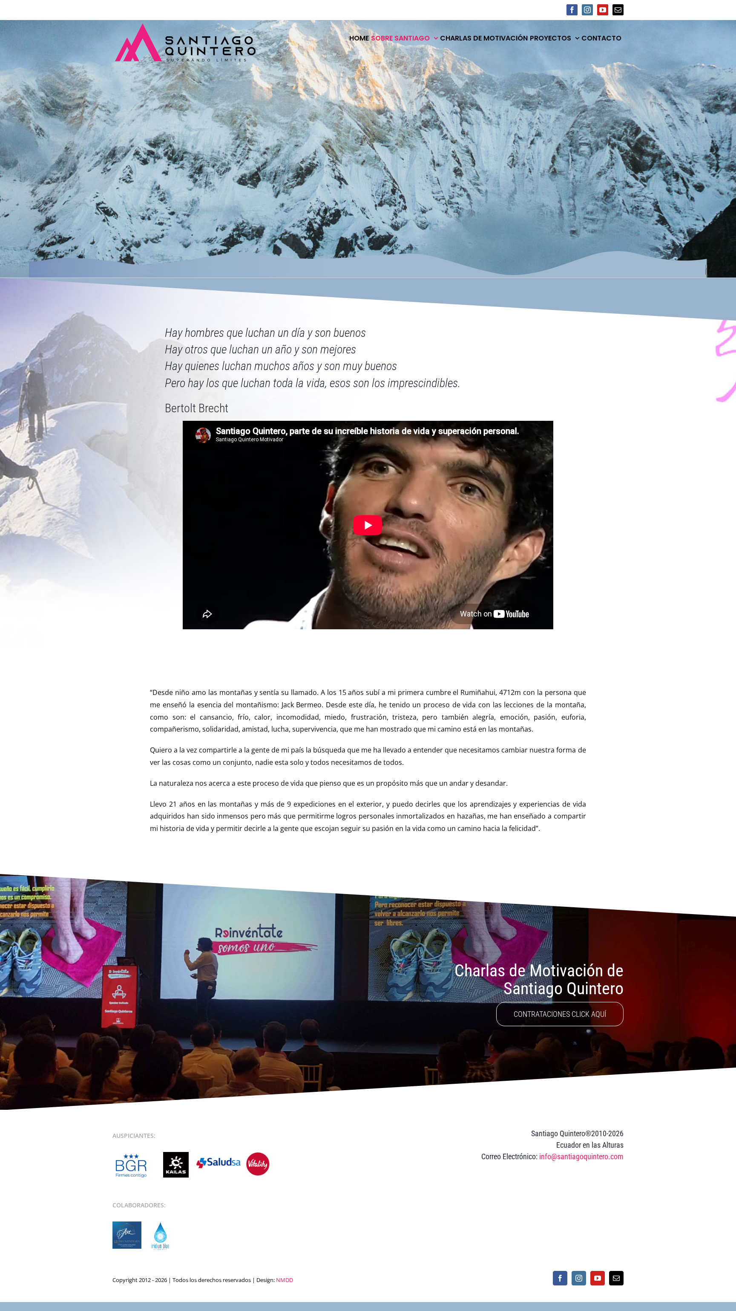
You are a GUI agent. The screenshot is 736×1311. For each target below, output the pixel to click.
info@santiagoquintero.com (581, 1156)
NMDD (284, 1280)
